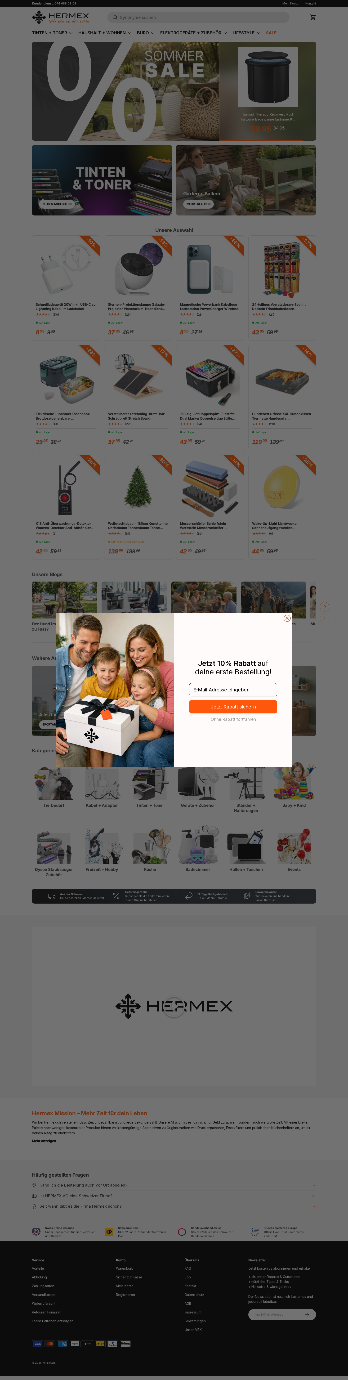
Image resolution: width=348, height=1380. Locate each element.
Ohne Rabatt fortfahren (233, 719)
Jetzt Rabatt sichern (233, 707)
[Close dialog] (287, 618)
